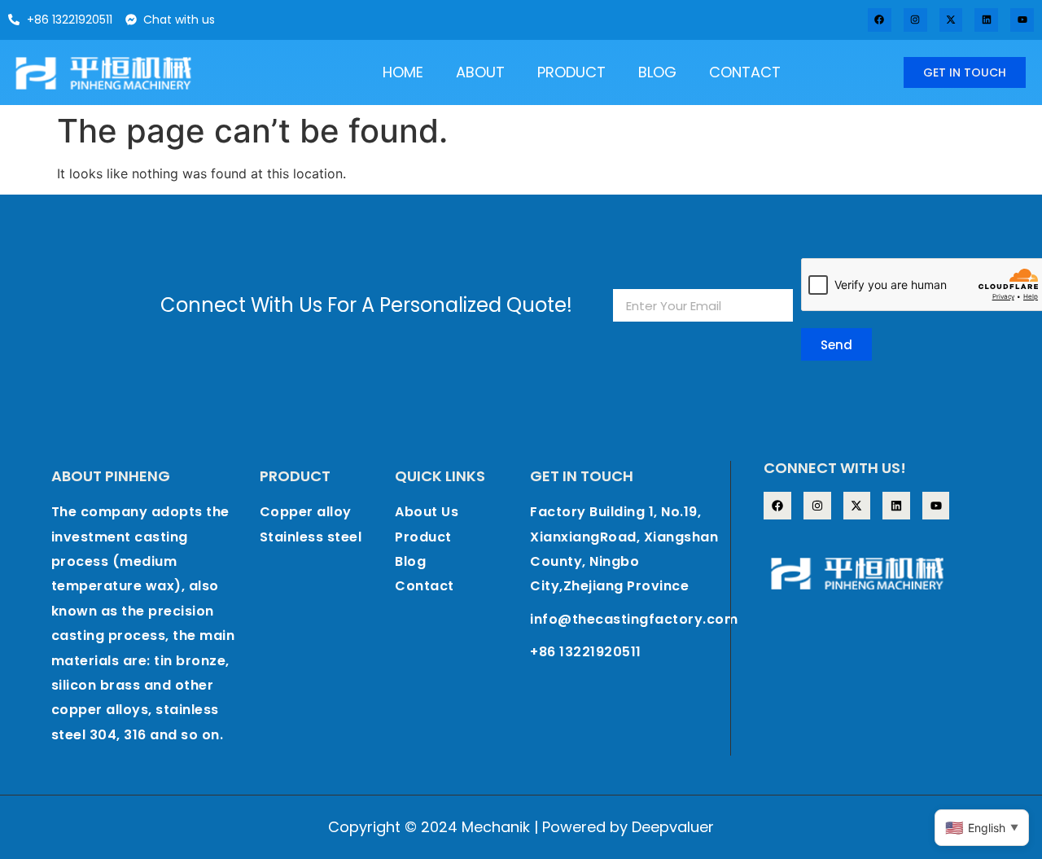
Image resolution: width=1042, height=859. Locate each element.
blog (657, 72)
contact (745, 72)
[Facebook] (879, 20)
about (480, 72)
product (571, 72)
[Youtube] (1022, 20)
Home (403, 72)
